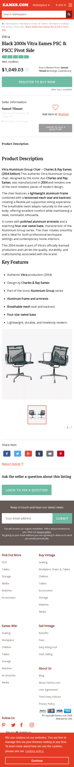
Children (43, 576)
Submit (62, 518)
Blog (41, 675)
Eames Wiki (9, 626)
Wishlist (63, 114)
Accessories (9, 597)
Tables (6, 569)
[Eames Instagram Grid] (32, 726)
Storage (6, 576)
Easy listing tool (48, 647)
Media (5, 583)
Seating (43, 562)
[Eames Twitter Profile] (13, 726)
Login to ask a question (55, 128)
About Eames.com (49, 682)
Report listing (11, 464)
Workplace (8, 640)
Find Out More (11, 555)
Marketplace (40, 5)
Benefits (43, 633)
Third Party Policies (50, 696)
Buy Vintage (47, 555)
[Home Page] (3, 23)
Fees (41, 640)
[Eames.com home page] (15, 8)
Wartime (7, 590)
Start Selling (45, 654)
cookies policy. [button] (34, 751)
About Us (45, 668)
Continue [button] (37, 760)
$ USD (60, 5)
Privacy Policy (47, 703)
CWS (70, 718)
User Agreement (48, 689)
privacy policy (44, 532)
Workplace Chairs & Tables (54, 569)
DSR (4, 562)
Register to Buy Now (37, 81)
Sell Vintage (47, 626)
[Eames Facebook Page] (21, 726)
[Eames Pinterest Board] (3, 726)
